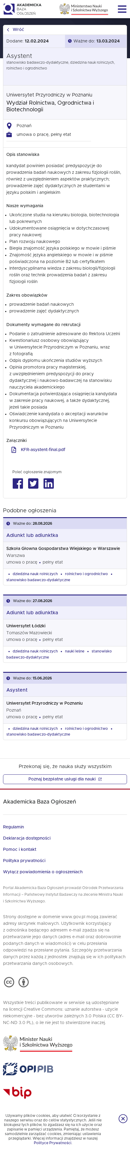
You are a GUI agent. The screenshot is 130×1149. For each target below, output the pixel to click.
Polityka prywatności (24, 861)
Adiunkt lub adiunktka (32, 535)
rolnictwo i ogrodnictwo (86, 574)
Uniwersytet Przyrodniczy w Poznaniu (49, 95)
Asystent (17, 690)
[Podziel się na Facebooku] (17, 483)
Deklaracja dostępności (26, 838)
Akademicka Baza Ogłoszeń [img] (22, 9)
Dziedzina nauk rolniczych (35, 574)
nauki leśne (74, 651)
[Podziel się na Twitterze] (33, 483)
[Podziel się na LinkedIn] (48, 483)
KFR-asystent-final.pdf (43, 450)
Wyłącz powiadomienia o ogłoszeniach (43, 872)
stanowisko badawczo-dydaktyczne (38, 580)
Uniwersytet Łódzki (25, 626)
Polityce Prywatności (52, 1143)
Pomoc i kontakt (19, 849)
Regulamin (13, 827)
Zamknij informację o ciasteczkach (123, 1119)
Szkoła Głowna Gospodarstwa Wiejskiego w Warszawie (63, 549)
